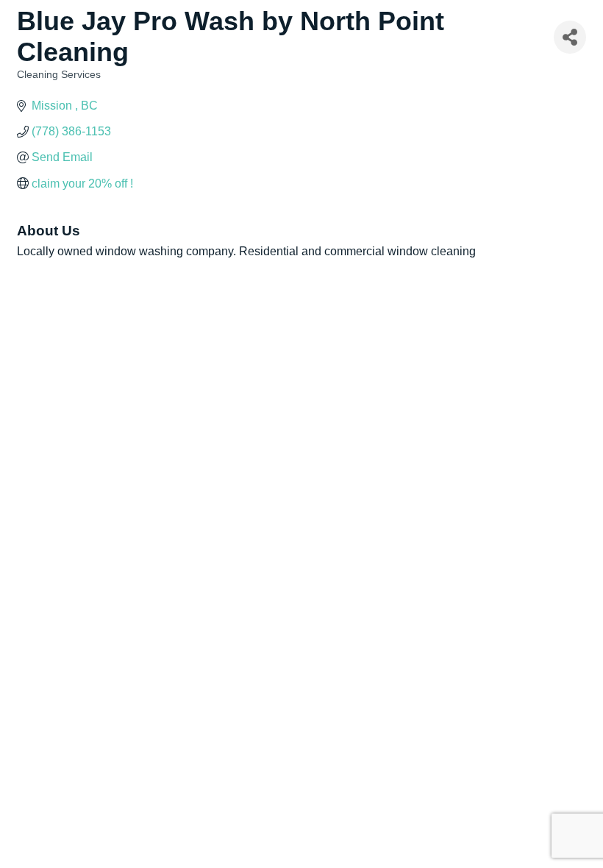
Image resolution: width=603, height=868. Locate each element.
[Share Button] (570, 37)
